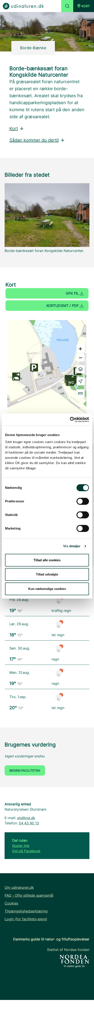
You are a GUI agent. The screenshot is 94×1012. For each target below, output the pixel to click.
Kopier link (21, 845)
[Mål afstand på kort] (81, 393)
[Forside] (23, 6)
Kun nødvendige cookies (47, 589)
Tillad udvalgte (47, 574)
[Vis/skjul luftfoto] (81, 369)
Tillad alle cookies (47, 560)
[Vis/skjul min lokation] (81, 381)
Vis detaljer (71, 546)
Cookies (11, 903)
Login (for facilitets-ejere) (26, 919)
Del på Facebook (26, 851)
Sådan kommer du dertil (34, 140)
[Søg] (67, 6)
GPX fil (73, 293)
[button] (83, 6)
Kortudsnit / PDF (63, 305)
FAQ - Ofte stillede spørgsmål (29, 895)
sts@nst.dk (26, 818)
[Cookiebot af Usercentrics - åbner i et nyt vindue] (70, 419)
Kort (13, 128)
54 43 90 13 (29, 823)
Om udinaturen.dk (19, 887)
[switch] (83, 501)
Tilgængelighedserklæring (26, 911)
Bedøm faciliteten (24, 770)
